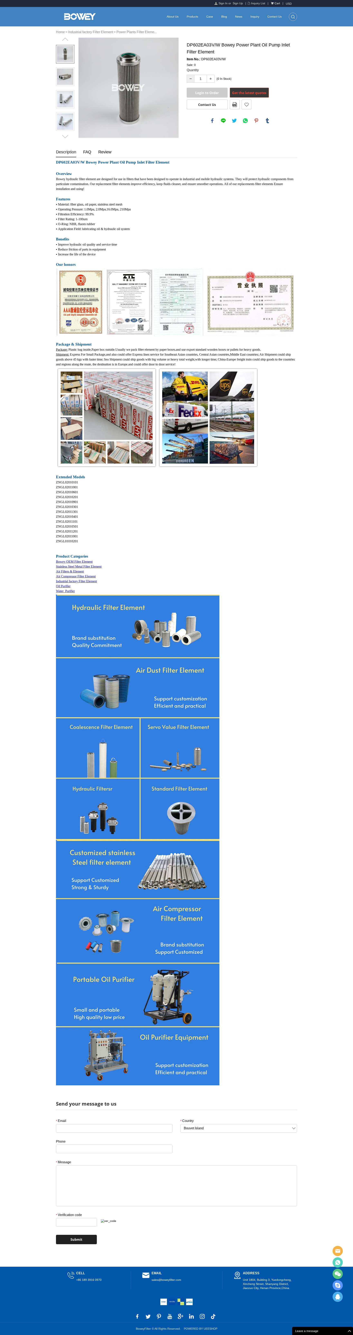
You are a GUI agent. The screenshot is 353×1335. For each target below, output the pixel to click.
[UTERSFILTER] (189, 1302)
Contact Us (274, 16)
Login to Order (207, 93)
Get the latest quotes (249, 93)
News (238, 16)
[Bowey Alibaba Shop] (163, 1302)
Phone (61, 1141)
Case (209, 16)
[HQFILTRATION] (181, 1302)
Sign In (223, 3)
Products (192, 16)
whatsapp (245, 121)
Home (60, 32)
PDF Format (235, 104)
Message (63, 1162)
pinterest (256, 121)
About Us (173, 16)
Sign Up (238, 3)
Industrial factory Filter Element (90, 32)
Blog (224, 16)
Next (65, 136)
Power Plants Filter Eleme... (136, 32)
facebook (212, 121)
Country (187, 1121)
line (223, 121)
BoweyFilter (338, 1251)
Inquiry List (258, 3)
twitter (234, 121)
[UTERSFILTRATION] (172, 1302)
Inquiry (254, 16)
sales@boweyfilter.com (166, 1279)
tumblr (267, 121)
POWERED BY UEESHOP (200, 1328)
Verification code (69, 1215)
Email (61, 1121)
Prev (65, 39)
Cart (277, 3)
